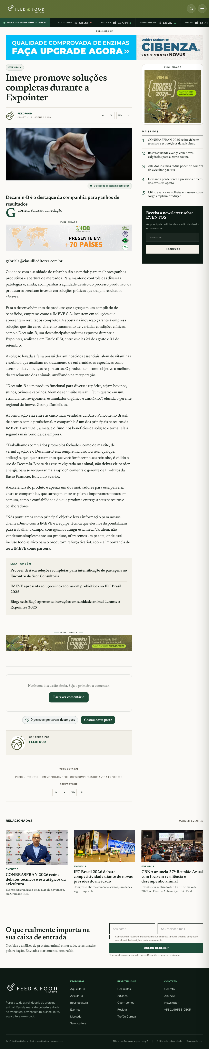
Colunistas (124, 989)
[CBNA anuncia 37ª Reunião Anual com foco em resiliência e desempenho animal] (172, 846)
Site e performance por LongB (130, 1041)
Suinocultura (78, 1023)
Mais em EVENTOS (191, 821)
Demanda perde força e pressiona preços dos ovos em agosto (175, 181)
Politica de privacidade (169, 1041)
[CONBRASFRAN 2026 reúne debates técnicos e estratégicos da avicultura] (37, 847)
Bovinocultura (79, 1002)
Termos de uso (195, 1041)
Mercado (75, 1016)
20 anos (122, 996)
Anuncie (169, 996)
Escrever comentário (68, 697)
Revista (122, 1009)
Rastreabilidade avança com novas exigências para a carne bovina (170, 155)
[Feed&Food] (32, 987)
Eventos (75, 1009)
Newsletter (171, 1002)
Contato (169, 989)
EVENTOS (14, 67)
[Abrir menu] (202, 8)
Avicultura (76, 996)
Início (19, 777)
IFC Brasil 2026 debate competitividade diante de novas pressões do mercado (103, 876)
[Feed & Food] (33, 9)
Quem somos (125, 1002)
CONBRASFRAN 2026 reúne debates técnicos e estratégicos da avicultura (173, 142)
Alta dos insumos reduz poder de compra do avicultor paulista (175, 168)
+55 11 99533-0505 (177, 1009)
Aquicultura (77, 989)
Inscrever (172, 249)
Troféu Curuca (126, 1016)
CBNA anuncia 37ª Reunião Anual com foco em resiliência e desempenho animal (172, 876)
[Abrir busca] (191, 8)
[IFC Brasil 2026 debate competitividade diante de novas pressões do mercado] (105, 846)
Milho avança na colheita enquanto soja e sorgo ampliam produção (175, 194)
